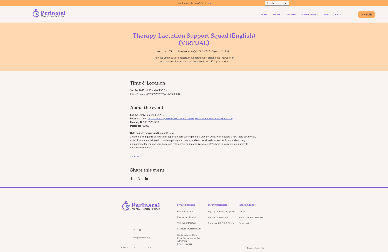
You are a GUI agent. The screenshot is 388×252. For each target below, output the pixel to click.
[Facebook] (136, 230)
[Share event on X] (139, 178)
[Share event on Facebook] (131, 178)
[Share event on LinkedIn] (146, 178)
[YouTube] (140, 230)
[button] (311, 14)
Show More (136, 156)
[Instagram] (133, 230)
